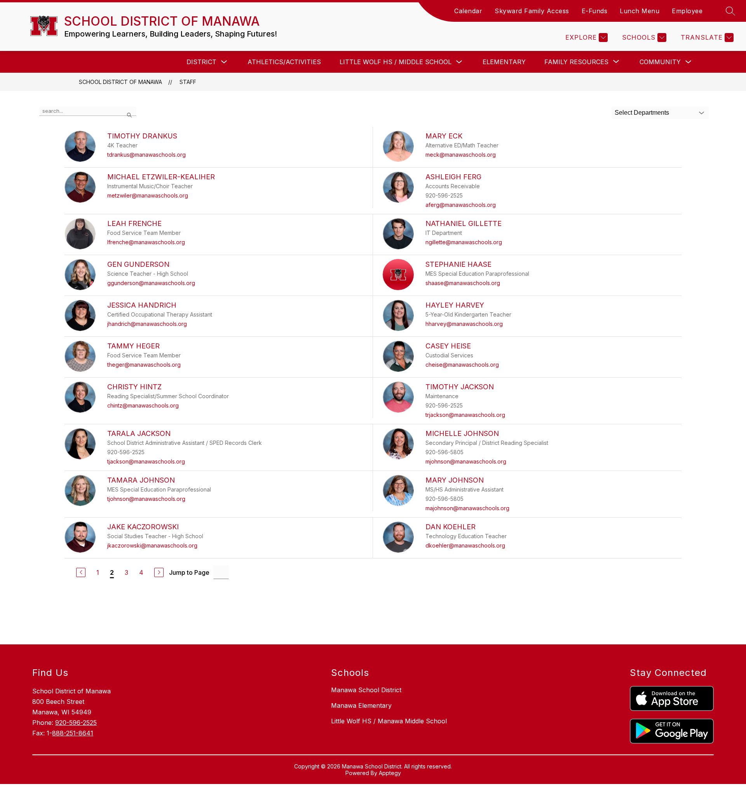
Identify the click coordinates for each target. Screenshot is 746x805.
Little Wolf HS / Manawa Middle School (389, 721)
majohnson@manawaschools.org (467, 508)
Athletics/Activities (284, 62)
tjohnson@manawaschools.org (146, 498)
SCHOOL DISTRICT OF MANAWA (120, 82)
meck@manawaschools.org (460, 154)
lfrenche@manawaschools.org (146, 242)
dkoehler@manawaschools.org (465, 545)
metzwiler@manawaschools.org (147, 195)
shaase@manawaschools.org (462, 283)
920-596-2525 (76, 722)
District (201, 62)
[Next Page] (159, 572)
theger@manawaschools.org (144, 364)
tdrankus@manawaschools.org (146, 154)
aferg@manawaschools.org (460, 204)
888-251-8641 (72, 733)
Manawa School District (366, 690)
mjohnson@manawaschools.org (465, 461)
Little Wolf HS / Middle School (395, 62)
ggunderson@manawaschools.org (151, 283)
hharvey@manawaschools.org (464, 323)
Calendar (468, 11)
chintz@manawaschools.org (143, 405)
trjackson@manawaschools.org (465, 414)
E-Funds (595, 11)
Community (660, 62)
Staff (188, 82)
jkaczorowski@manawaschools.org (152, 545)
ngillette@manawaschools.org (463, 242)
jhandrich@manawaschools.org (147, 323)
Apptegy (390, 773)
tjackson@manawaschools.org (146, 461)
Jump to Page (189, 572)
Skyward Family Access (532, 11)
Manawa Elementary (361, 705)
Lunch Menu (639, 11)
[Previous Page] (80, 572)
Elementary (504, 62)
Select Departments (642, 112)
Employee (687, 11)
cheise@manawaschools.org (462, 364)
